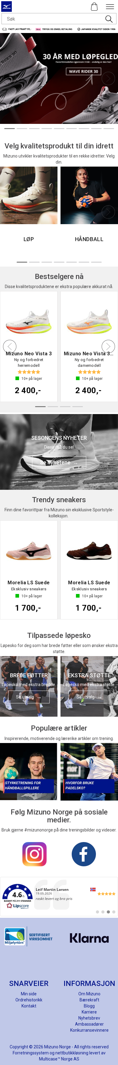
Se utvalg (25, 697)
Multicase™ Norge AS (59, 1059)
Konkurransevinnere (89, 1030)
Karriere (89, 1012)
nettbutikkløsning (71, 1052)
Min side (29, 993)
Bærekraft (89, 999)
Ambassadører (89, 1024)
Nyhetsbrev (89, 1018)
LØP (29, 239)
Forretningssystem (31, 1052)
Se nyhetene (55, 462)
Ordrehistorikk (28, 999)
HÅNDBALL (89, 239)
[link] (59, 896)
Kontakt (28, 1006)
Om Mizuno (89, 993)
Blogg (89, 1006)
